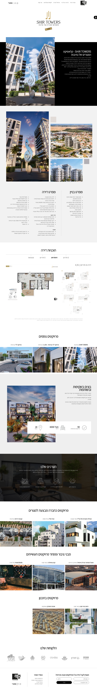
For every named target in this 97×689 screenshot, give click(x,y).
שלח (64, 682)
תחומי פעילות (65, 2)
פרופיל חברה (56, 2)
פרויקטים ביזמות (39, 678)
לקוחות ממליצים (48, 2)
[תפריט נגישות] (95, 17)
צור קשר (40, 2)
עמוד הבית (72, 2)
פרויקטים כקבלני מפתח (37, 680)
